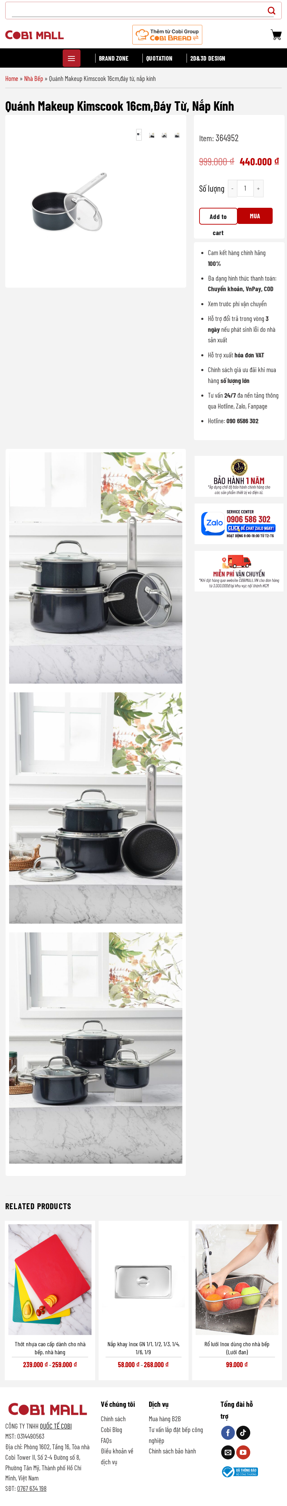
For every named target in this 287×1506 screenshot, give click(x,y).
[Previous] (21, 202)
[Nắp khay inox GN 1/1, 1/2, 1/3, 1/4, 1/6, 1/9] (143, 1279)
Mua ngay (255, 218)
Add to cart (218, 218)
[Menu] (71, 58)
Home (11, 78)
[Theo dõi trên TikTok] (243, 1433)
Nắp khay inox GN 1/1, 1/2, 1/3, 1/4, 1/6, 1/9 (143, 1348)
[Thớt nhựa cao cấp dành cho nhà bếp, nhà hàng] (49, 1279)
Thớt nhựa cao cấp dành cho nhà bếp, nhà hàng (50, 1348)
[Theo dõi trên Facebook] (228, 1433)
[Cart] (276, 35)
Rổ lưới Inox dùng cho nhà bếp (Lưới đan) (237, 1348)
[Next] (116, 202)
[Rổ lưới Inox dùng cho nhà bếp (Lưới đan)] (237, 1279)
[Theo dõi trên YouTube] (243, 1452)
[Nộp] (273, 10)
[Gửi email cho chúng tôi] (228, 1452)
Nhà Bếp (33, 78)
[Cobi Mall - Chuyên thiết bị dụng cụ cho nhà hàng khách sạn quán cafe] (34, 35)
